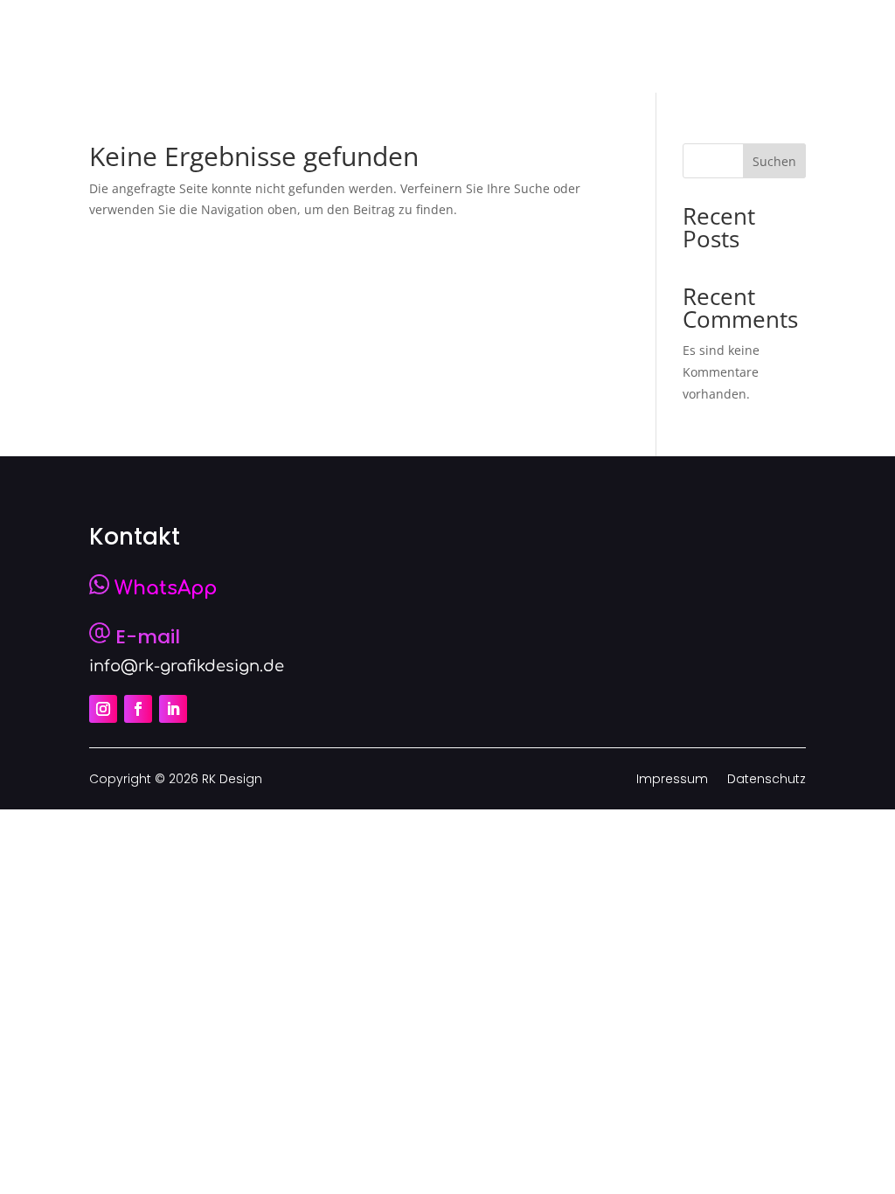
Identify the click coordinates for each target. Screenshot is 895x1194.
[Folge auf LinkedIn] (173, 709)
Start (269, 45)
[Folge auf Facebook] (138, 709)
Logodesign (364, 45)
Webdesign (624, 45)
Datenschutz (766, 780)
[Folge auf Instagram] (103, 709)
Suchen (774, 161)
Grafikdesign (494, 45)
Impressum (672, 780)
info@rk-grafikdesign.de (186, 666)
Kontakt (729, 45)
